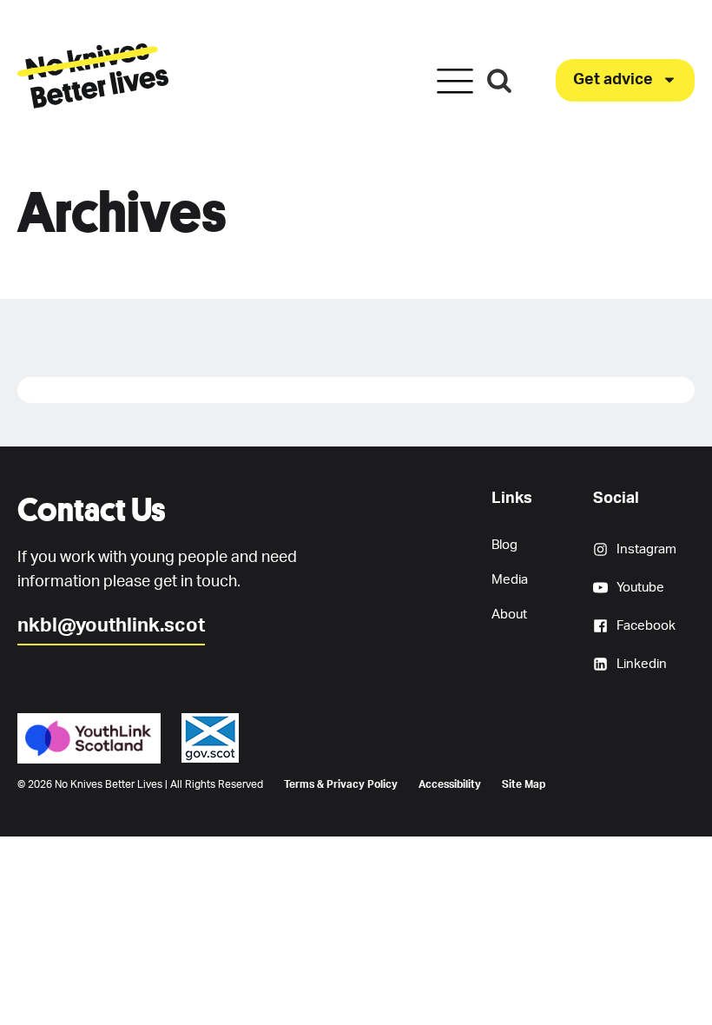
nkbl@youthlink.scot (111, 625)
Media (509, 579)
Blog (504, 545)
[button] (625, 80)
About (509, 614)
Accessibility (450, 784)
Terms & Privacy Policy (341, 784)
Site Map (523, 784)
